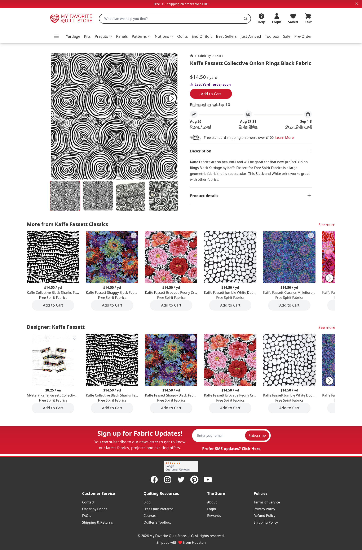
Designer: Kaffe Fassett (56, 326)
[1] (98, 196)
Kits (87, 36)
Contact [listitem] (88, 502)
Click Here (251, 448)
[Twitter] (181, 479)
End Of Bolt (202, 36)
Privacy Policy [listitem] (264, 509)
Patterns (139, 36)
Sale (286, 36)
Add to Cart (211, 93)
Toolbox (272, 36)
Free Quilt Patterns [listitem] (158, 509)
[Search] (245, 19)
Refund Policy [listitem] (264, 515)
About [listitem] (212, 502)
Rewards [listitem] (214, 515)
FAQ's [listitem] (86, 515)
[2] (131, 196)
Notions (162, 36)
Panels (122, 36)
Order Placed (200, 126)
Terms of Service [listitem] (267, 502)
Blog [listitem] (147, 502)
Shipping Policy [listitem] (266, 522)
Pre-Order (303, 36)
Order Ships (248, 126)
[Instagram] (167, 479)
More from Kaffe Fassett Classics (67, 224)
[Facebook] (154, 479)
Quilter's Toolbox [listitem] (157, 522)
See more (326, 224)
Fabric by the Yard (210, 56)
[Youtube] (208, 479)
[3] (163, 196)
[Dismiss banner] (356, 4)
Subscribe (257, 435)
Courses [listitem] (150, 515)
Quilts (182, 36)
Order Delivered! (298, 126)
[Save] (172, 59)
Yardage (73, 36)
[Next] (172, 98)
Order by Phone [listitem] (94, 509)
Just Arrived (250, 36)
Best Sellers (226, 36)
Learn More (284, 137)
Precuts (101, 36)
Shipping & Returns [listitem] (97, 522)
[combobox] (175, 19)
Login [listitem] (211, 509)
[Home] (191, 55)
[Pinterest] (194, 479)
